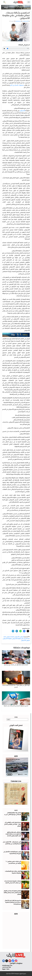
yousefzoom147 (25, 21)
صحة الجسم (27, 638)
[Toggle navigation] (29, 2)
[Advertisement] (16, 931)
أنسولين (22, 636)
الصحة (12, 636)
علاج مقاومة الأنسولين (17, 638)
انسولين (8, 636)
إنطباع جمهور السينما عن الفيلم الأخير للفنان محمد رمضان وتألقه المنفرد (12, 892)
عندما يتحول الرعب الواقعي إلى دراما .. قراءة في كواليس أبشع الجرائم (12, 824)
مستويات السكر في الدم (17, 85)
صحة (5, 636)
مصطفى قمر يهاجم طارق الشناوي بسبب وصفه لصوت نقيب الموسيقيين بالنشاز (13, 834)
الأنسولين (22, 110)
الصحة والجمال (18, 21)
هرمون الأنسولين (25, 640)
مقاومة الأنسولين (7, 638)
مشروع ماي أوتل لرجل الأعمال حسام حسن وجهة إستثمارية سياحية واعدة (13, 902)
